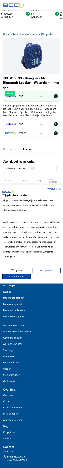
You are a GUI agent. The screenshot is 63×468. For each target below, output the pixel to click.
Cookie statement (12, 407)
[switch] (31, 168)
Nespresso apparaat (14, 316)
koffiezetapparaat (12, 304)
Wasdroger (9, 285)
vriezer (7, 368)
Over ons (8, 395)
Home (6, 34)
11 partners (45, 222)
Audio (16, 34)
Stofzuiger (8, 350)
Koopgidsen (9, 432)
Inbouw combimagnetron (17, 331)
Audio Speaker (30, 34)
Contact (7, 401)
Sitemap (7, 438)
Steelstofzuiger (11, 374)
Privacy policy (10, 413)
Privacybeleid (54, 188)
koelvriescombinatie (14, 310)
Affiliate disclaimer (13, 419)
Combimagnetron (12, 337)
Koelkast (7, 291)
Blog (5, 426)
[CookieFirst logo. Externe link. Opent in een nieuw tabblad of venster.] (8, 191)
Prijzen (27, 149)
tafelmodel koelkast (13, 297)
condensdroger (11, 362)
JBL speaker (47, 34)
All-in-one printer (12, 343)
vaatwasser (9, 356)
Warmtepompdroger (14, 325)
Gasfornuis (9, 381)
